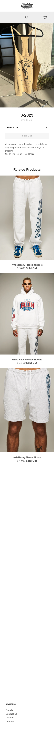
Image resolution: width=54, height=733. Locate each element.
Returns (10, 717)
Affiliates (10, 721)
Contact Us (11, 714)
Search (9, 710)
